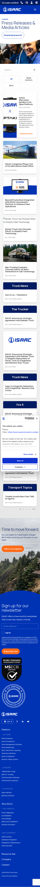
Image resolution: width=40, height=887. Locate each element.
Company (6, 859)
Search (20, 5)
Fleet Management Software (12, 744)
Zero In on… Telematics (16, 295)
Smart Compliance (8, 756)
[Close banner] (37, 418)
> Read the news (26, 134)
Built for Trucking (7, 774)
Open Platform (7, 793)
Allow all (20, 461)
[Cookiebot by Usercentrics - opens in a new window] (25, 418)
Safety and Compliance (10, 822)
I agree (8, 633)
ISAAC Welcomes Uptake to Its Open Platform (26, 101)
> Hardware (6, 768)
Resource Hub (8, 853)
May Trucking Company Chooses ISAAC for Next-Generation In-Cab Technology (20, 269)
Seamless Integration (9, 840)
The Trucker (20, 309)
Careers (5, 864)
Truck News (20, 286)
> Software (6, 735)
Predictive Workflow (9, 753)
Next (34, 509)
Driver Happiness (8, 813)
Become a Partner (8, 796)
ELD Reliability (6, 816)
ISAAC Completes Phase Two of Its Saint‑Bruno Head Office (19, 165)
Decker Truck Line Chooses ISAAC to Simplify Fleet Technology (18, 231)
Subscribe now (11, 651)
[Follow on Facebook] (17, 721)
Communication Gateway (10, 777)
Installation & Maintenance (11, 843)
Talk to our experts (13, 549)
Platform (6, 729)
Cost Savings (6, 819)
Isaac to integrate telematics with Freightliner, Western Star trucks (19, 388)
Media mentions (28, 79)
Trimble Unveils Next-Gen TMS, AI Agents (19, 497)
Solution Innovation (8, 825)
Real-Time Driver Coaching (11, 750)
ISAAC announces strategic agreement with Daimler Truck (19, 319)
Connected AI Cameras (10, 780)
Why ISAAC (7, 803)
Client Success (7, 846)
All (11, 79)
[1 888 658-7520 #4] (21, 2)
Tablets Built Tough (8, 771)
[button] (7, 721)
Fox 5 (20, 404)
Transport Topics (20, 487)
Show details (28, 454)
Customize (19, 467)
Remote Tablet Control (10, 759)
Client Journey (7, 837)
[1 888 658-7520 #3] (26, 2)
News (11, 85)
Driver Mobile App (8, 747)
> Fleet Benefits (8, 809)
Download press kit (13, 35)
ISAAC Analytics (7, 738)
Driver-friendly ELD (8, 741)
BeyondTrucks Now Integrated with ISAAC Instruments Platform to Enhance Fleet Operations (19, 203)
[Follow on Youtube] (28, 721)
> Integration (7, 789)
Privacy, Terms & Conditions (9, 876)
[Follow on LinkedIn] (22, 721)
